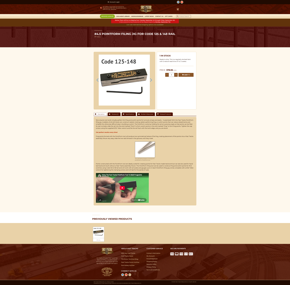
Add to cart (187, 75)
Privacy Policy (151, 267)
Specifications (129, 114)
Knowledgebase (152, 259)
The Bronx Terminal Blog (129, 259)
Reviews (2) (115, 114)
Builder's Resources (147, 114)
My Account (151, 256)
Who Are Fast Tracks (128, 253)
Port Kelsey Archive (127, 265)
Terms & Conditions (153, 270)
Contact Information (153, 253)
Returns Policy (151, 264)
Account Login (114, 2)
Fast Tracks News (127, 256)
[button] (98, 80)
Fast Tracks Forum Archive (130, 262)
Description (101, 114)
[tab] (100, 114)
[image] (124, 80)
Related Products (165, 114)
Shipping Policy (152, 261)
